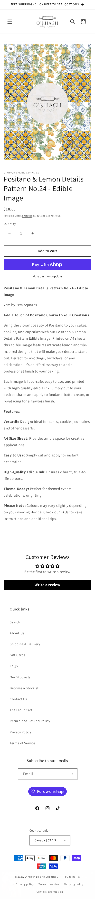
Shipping (27, 215)
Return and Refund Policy (30, 721)
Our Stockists (20, 677)
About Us (17, 633)
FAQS (14, 666)
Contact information (50, 891)
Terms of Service (22, 743)
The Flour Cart (21, 710)
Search (15, 622)
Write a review (47, 584)
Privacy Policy (20, 732)
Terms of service (48, 884)
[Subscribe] (71, 774)
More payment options (48, 276)
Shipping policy (74, 884)
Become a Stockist (24, 688)
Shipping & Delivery (25, 644)
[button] (9, 21)
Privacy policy (25, 884)
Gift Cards (17, 655)
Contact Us (18, 699)
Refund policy (71, 876)
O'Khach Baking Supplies (41, 876)
